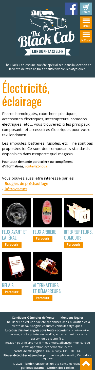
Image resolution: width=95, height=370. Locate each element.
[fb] (71, 9)
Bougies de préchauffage (26, 183)
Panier (86, 12)
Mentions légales (72, 317)
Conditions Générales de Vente (33, 317)
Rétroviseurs (16, 188)
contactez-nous (36, 166)
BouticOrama (35, 367)
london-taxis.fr (35, 363)
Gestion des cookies (60, 367)
